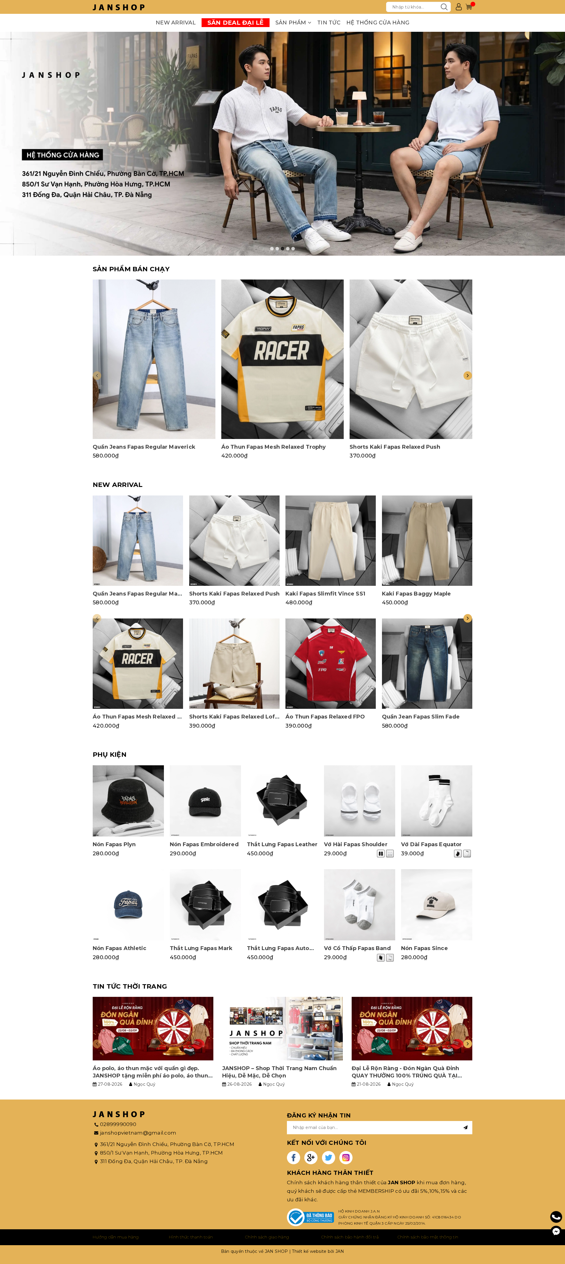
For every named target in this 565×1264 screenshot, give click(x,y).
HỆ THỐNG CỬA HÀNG (377, 22)
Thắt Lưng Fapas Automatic (286, 948)
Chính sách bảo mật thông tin (428, 1237)
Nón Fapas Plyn (114, 844)
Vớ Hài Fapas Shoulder (356, 844)
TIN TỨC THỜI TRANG (130, 986)
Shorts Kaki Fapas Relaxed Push (395, 447)
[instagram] (346, 1157)
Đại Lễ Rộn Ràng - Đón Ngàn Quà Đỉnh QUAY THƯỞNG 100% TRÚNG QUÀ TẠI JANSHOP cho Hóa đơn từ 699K (405, 1075)
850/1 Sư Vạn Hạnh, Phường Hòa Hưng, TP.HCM (161, 1153)
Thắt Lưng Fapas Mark (201, 948)
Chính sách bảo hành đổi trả (350, 1237)
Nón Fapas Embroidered (204, 844)
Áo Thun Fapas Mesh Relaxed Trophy (273, 447)
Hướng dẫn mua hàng (116, 1237)
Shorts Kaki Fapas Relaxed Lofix (234, 717)
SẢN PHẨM (291, 22)
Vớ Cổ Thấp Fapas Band (357, 948)
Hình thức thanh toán (191, 1237)
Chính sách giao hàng (267, 1237)
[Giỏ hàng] (468, 6)
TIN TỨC (328, 22)
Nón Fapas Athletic (119, 948)
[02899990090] (556, 1217)
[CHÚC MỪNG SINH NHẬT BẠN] (282, 144)
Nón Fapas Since (424, 948)
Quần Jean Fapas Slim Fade (421, 717)
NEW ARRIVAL (176, 22)
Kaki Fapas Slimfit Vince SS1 (325, 594)
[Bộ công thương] (310, 1217)
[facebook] (293, 1157)
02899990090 (118, 1124)
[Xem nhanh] (154, 359)
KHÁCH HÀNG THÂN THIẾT (330, 1172)
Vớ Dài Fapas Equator (431, 844)
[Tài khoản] (458, 6)
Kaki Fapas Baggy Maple (416, 594)
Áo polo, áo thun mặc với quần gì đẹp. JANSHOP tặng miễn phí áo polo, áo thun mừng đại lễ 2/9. (150, 1075)
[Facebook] (556, 1232)
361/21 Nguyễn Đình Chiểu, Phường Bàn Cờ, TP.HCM (167, 1144)
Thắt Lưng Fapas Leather (282, 844)
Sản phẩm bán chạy (131, 269)
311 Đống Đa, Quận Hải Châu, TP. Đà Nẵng (154, 1161)
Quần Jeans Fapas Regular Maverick (144, 447)
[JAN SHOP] (118, 7)
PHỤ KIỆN (110, 755)
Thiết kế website (309, 1251)
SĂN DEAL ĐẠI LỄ (235, 22)
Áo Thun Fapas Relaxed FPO (325, 717)
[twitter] (328, 1157)
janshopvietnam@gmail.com (138, 1133)
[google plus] (311, 1157)
